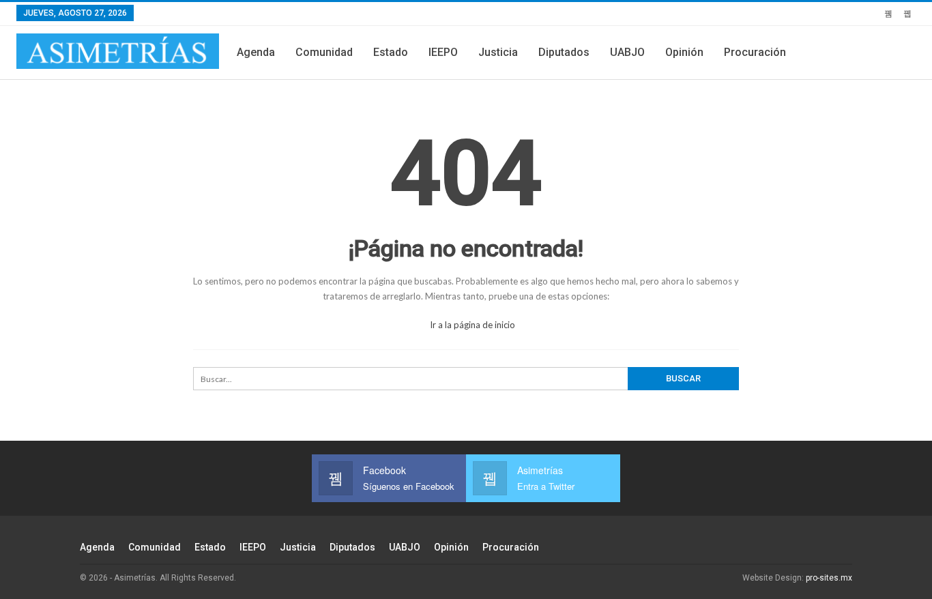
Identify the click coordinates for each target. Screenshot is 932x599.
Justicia (498, 52)
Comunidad (324, 52)
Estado (390, 52)
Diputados (563, 52)
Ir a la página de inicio (471, 324)
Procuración (755, 52)
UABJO (627, 52)
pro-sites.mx (829, 578)
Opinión (684, 52)
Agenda (256, 52)
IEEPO (443, 52)
